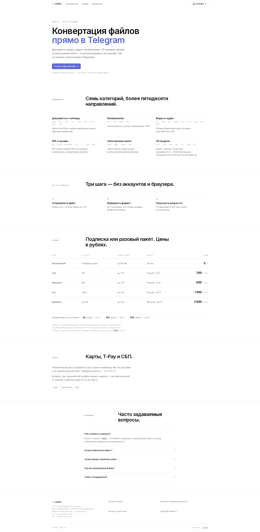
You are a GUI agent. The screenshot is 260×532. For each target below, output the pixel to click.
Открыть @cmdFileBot (66, 66)
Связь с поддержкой (95, 477)
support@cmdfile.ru (168, 511)
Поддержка (97, 4)
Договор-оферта (115, 501)
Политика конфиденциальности (174, 501)
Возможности (72, 4)
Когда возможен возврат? (98, 450)
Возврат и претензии (117, 511)
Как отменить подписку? (97, 433)
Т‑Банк (205, 527)
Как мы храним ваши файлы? (99, 468)
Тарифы (85, 4)
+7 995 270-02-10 (64, 517)
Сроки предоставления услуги (100, 459)
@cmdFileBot (199, 4)
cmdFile (57, 502)
